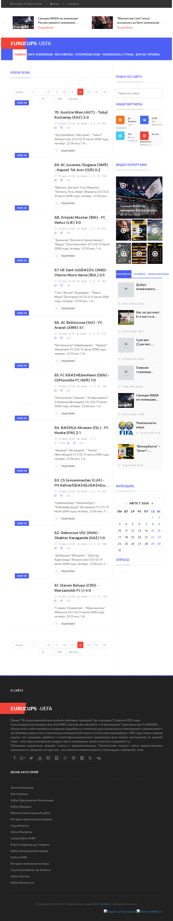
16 (43, 98)
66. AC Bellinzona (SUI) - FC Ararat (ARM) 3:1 (78, 325)
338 (59, 98)
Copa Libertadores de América (31, 870)
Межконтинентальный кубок (30, 813)
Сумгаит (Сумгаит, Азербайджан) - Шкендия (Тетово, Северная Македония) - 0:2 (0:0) (147, 342)
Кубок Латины (20, 876)
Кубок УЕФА (19, 857)
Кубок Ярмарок (21, 806)
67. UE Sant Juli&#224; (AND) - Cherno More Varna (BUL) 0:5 (81, 272)
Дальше (73, 98)
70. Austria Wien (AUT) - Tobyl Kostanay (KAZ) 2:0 (81, 114)
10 (64, 91)
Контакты (73, 3)
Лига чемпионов (40, 54)
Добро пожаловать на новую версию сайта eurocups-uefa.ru (148, 287)
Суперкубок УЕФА (87, 54)
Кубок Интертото (22, 882)
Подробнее (92, 27)
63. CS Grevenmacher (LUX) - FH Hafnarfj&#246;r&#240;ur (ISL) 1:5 (80, 483)
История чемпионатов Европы (31, 819)
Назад (19, 91)
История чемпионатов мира (30, 863)
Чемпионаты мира (146, 425)
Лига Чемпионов (22, 787)
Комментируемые (155, 274)
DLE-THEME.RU (102, 903)
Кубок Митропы (21, 832)
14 (96, 91)
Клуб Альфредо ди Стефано (30, 844)
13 (88, 91)
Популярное (124, 274)
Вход (56, 3)
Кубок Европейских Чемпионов (32, 800)
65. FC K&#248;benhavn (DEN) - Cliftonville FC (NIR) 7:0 (81, 377)
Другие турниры (147, 54)
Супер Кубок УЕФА (23, 838)
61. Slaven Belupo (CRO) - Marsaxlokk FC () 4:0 (76, 588)
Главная (20, 54)
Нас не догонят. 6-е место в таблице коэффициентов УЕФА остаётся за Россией (148, 314)
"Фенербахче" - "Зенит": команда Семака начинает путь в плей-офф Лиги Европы (148, 448)
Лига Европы (63, 54)
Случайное (139, 274)
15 (104, 91)
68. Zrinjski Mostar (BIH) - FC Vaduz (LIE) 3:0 (79, 220)
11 (72, 91)
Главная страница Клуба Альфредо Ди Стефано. (146, 370)
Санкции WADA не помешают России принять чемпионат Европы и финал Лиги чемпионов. (26, 21)
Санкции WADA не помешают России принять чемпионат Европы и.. (138, 210)
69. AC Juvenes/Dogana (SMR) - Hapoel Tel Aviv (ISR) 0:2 (81, 167)
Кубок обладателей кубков (29, 851)
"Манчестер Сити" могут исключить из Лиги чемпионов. (106, 20)
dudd (84, 123)
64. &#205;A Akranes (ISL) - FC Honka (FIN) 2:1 (81, 430)
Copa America (20, 825)
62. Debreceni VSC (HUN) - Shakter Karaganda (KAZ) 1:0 (79, 535)
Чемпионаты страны (118, 54)
